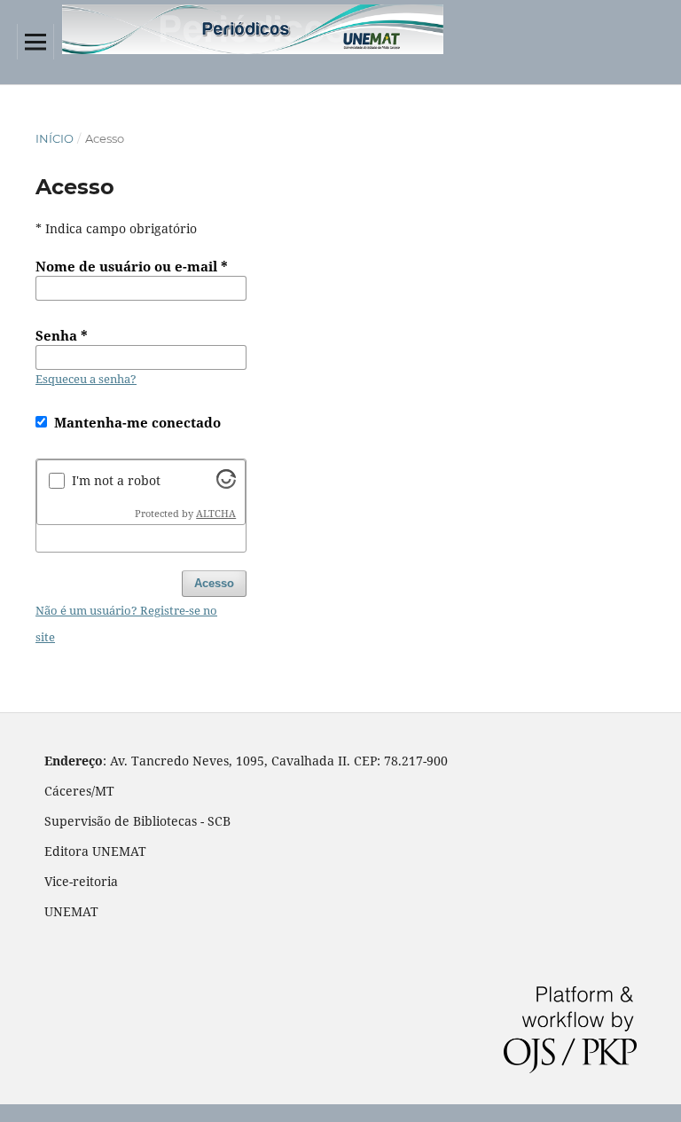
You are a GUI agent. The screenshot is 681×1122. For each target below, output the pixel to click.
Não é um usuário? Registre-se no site (126, 623)
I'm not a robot (116, 480)
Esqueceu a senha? (86, 379)
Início (54, 138)
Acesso (214, 583)
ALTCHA (216, 513)
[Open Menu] (35, 41)
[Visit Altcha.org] (226, 483)
